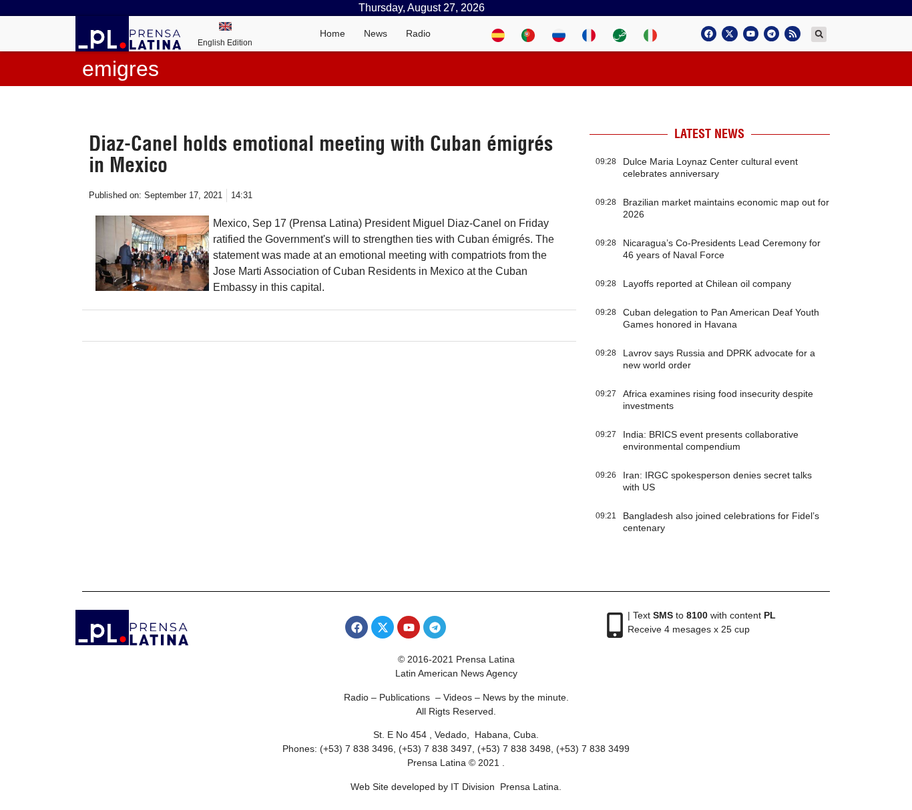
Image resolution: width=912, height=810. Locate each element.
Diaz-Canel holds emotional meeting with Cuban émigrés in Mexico (321, 154)
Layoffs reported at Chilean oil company (707, 283)
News (375, 33)
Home (332, 33)
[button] (819, 34)
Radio (418, 33)
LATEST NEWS (709, 133)
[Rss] (792, 33)
